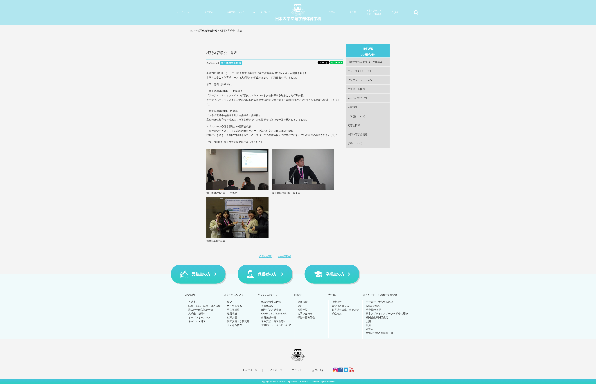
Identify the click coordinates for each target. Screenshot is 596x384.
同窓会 (331, 12)
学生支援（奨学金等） (273, 321)
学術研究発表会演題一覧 (379, 333)
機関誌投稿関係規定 (377, 317)
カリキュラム (234, 305)
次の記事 (283, 256)
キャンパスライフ (262, 12)
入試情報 (353, 107)
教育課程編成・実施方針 (345, 309)
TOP (192, 30)
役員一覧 (302, 309)
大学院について (356, 116)
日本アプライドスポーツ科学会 (374, 12)
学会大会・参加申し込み (379, 301)
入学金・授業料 (197, 313)
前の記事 (266, 256)
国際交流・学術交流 (238, 321)
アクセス (297, 370)
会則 (300, 305)
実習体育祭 (267, 305)
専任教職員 (233, 309)
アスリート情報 (356, 89)
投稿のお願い (373, 305)
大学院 (353, 12)
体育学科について (235, 12)
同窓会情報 (354, 125)
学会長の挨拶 (373, 309)
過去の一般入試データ (200, 309)
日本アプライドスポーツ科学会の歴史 (387, 313)
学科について (355, 143)
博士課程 (337, 301)
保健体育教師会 (306, 317)
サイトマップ (274, 370)
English (395, 12)
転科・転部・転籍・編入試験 (204, 305)
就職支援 (232, 317)
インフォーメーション (360, 80)
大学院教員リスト (342, 305)
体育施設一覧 (268, 317)
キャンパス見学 (197, 321)
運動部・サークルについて (276, 325)
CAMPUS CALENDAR (274, 313)
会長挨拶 (302, 301)
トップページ (182, 12)
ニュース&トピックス (360, 71)
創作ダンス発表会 (271, 309)
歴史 (229, 301)
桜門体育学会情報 (207, 30)
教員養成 (232, 313)
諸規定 (369, 329)
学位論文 (337, 313)
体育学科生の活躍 (271, 301)
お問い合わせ (305, 313)
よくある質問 (234, 325)
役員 (368, 325)
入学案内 (209, 12)
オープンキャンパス (199, 317)
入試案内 (193, 301)
